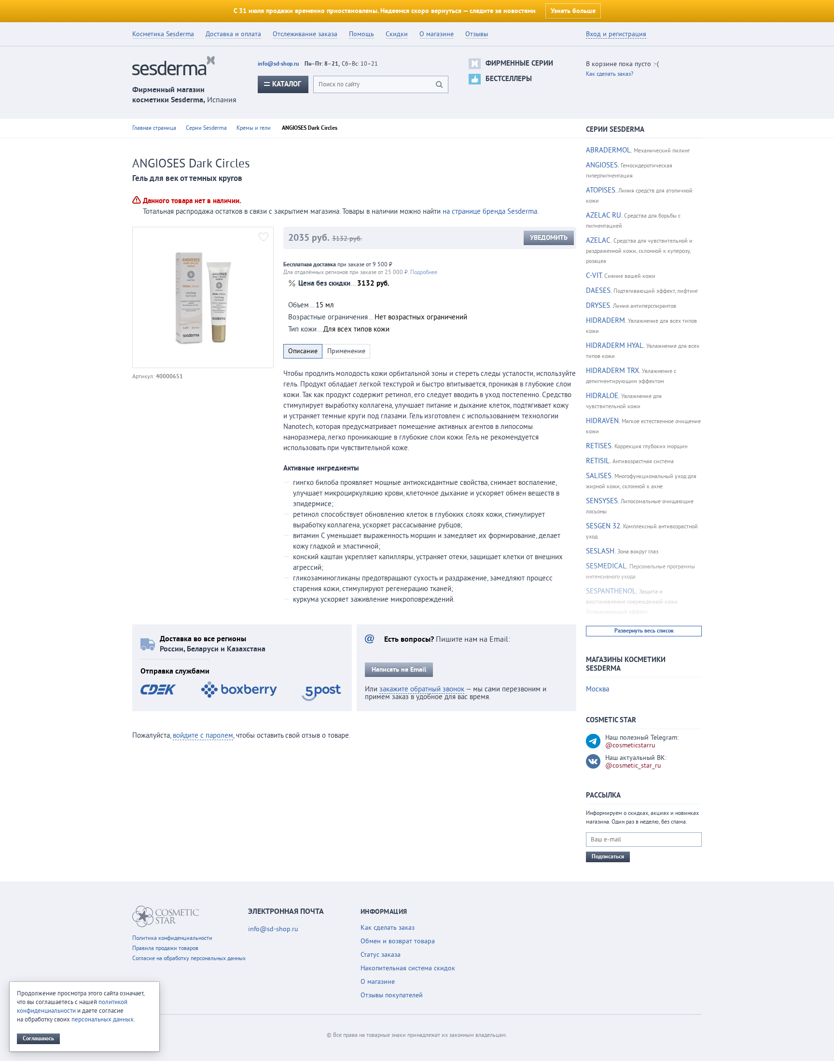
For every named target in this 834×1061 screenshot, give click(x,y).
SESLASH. (600, 551)
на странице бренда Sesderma (490, 211)
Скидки (397, 34)
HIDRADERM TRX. (613, 371)
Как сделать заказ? (609, 74)
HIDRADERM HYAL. (615, 346)
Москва (597, 689)
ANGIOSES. (602, 165)
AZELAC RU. (604, 215)
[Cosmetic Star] (165, 916)
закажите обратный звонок (421, 689)
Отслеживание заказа (305, 34)
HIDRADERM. (606, 321)
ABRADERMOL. (609, 150)
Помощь (361, 34)
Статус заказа (381, 955)
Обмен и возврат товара (398, 941)
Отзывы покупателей (392, 995)
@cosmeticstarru (630, 745)
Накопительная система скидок (408, 968)
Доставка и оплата (233, 34)
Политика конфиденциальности (172, 938)
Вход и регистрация (616, 34)
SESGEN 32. (603, 526)
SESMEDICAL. (606, 566)
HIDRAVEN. (603, 421)
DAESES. (599, 291)
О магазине (436, 34)
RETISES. (599, 446)
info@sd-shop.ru (278, 64)
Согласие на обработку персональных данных (189, 958)
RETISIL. (598, 461)
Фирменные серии (519, 63)
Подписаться (608, 856)
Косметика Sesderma (163, 34)
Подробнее (423, 272)
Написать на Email (399, 670)
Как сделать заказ (388, 928)
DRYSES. (598, 306)
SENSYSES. (602, 501)
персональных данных (102, 1019)
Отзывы (476, 34)
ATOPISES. (601, 190)
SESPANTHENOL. (611, 591)
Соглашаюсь (38, 1038)
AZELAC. (599, 240)
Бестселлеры (509, 79)
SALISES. (599, 476)
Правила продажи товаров (165, 948)
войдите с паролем (203, 735)
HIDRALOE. (602, 396)
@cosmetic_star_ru (633, 766)
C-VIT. (594, 276)
